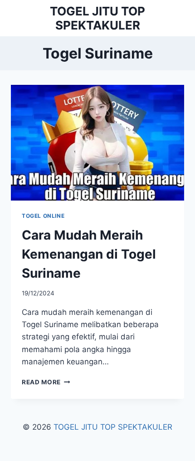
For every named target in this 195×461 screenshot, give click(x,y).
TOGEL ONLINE (43, 215)
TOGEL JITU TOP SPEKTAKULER (113, 427)
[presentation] (97, 143)
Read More (46, 382)
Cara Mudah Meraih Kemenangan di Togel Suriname (89, 254)
